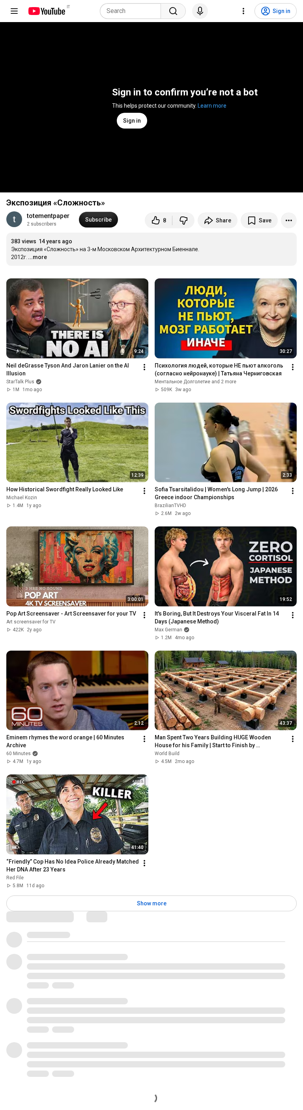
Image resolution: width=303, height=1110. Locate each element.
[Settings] (243, 11)
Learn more (212, 106)
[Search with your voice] (200, 11)
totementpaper (48, 216)
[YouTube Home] (46, 11)
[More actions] (289, 220)
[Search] (173, 11)
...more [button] (37, 257)
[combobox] (133, 11)
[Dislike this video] (183, 220)
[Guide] (14, 11)
